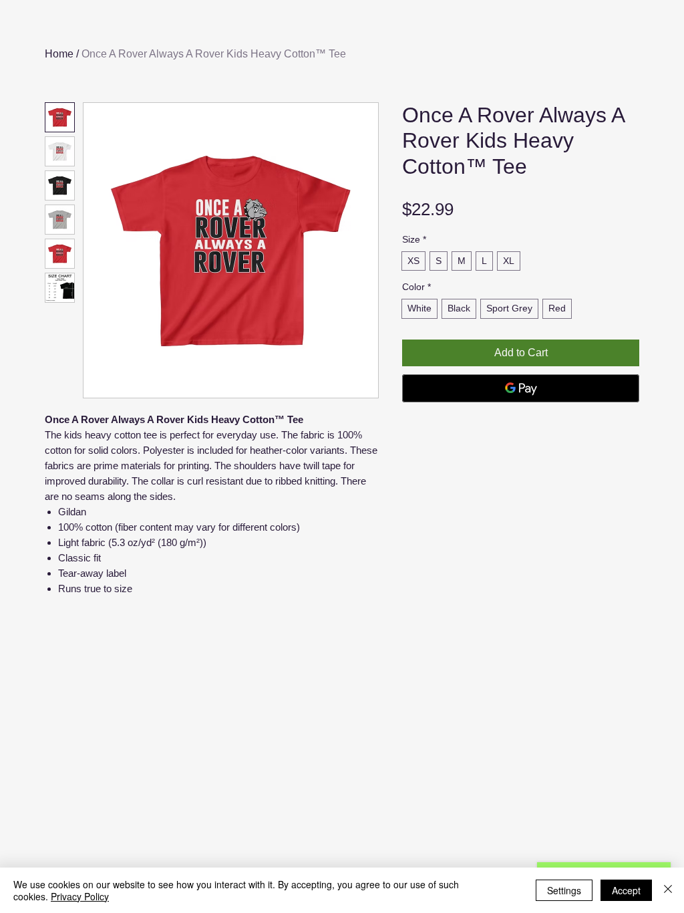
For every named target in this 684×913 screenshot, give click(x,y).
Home (59, 53)
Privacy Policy (80, 896)
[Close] (668, 890)
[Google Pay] (520, 388)
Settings (564, 890)
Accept (626, 890)
